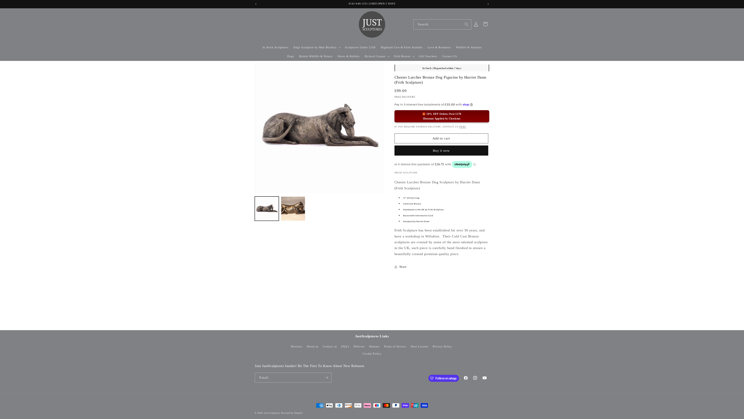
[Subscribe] (326, 378)
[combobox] (442, 24)
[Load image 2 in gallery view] (293, 209)
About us (313, 346)
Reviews (296, 346)
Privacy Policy (442, 346)
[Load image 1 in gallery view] (267, 209)
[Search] (466, 24)
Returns (374, 346)
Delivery (359, 346)
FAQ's (345, 346)
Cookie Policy (372, 353)
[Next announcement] (488, 4)
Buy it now (441, 150)
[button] (316, 47)
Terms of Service (395, 346)
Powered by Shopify (292, 413)
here (462, 127)
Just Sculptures (272, 413)
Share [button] (403, 266)
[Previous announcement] (256, 4)
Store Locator (420, 346)
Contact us (330, 346)
